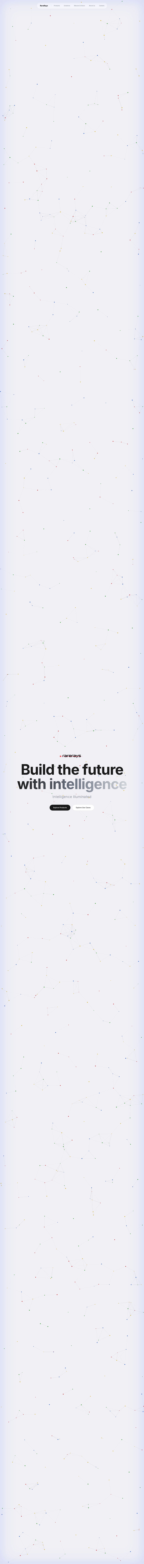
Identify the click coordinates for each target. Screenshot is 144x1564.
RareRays (44, 6)
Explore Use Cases (83, 808)
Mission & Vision (79, 6)
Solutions (67, 6)
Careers (101, 6)
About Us (92, 6)
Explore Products (60, 808)
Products (57, 6)
